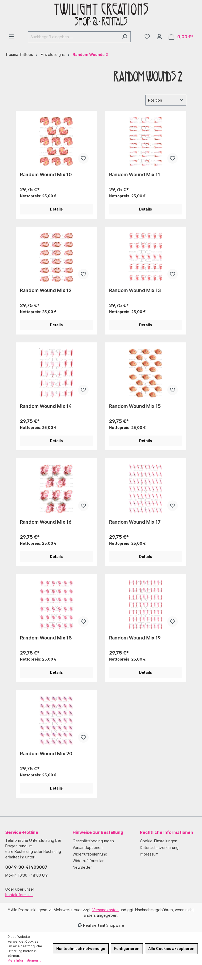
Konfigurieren (126, 948)
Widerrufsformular (88, 860)
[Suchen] (124, 36)
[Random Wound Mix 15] (145, 373)
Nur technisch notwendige (80, 948)
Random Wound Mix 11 (134, 174)
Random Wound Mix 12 (46, 290)
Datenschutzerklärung (159, 847)
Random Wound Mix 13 (135, 290)
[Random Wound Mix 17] (145, 488)
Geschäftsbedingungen (93, 841)
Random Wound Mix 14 (46, 406)
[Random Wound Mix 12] (56, 257)
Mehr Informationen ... (24, 960)
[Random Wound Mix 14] (56, 373)
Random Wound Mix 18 (46, 638)
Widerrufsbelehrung (90, 854)
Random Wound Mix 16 (46, 522)
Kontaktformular (19, 894)
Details (56, 209)
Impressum (149, 854)
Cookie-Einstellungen (158, 841)
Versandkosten (105, 909)
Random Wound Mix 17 (135, 522)
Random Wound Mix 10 (46, 174)
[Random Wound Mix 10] (56, 141)
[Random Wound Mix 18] (56, 604)
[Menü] (11, 36)
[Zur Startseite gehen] (101, 15)
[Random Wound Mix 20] (56, 720)
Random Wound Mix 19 (135, 638)
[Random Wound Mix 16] (56, 488)
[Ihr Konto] (159, 37)
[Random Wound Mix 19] (145, 604)
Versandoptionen (88, 847)
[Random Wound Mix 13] (145, 257)
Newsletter (82, 867)
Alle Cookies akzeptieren (171, 948)
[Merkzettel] (147, 37)
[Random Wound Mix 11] (145, 141)
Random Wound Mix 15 (135, 406)
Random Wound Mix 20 (46, 753)
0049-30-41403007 (26, 867)
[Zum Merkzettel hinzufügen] (83, 158)
